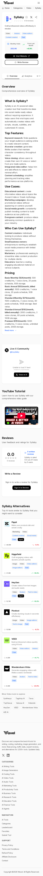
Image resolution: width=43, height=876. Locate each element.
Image (15, 564)
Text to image (17, 624)
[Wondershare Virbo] (7, 668)
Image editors (17, 568)
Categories (18, 8)
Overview (13, 76)
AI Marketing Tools (9, 786)
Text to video (32, 592)
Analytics (28, 76)
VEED (14, 639)
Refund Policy (7, 853)
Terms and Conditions (10, 849)
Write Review (22, 62)
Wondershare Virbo (21, 667)
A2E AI (5, 712)
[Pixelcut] (7, 612)
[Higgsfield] (7, 556)
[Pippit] (7, 524)
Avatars (17, 33)
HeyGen (15, 582)
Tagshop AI (20, 698)
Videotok (31, 703)
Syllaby (38, 8)
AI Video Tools (7, 778)
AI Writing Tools (8, 766)
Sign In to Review (21, 488)
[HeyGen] (7, 584)
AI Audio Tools (7, 782)
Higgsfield (16, 554)
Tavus (31, 698)
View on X (23, 375)
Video (28, 8)
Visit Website (21, 56)
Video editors (27, 33)
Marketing (16, 532)
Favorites (5, 831)
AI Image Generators (10, 770)
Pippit (14, 522)
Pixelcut (15, 611)
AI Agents (5, 809)
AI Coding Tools (8, 774)
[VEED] (7, 640)
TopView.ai (7, 703)
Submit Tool (6, 835)
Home (7, 8)
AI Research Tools (9, 797)
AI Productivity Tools (10, 789)
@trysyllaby (14, 352)
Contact (5, 861)
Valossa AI (20, 703)
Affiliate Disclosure (9, 857)
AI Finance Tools (8, 805)
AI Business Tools (9, 793)
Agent (21, 539)
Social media (31, 535)
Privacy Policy (7, 845)
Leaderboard (7, 827)
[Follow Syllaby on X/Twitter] (31, 17)
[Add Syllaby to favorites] (27, 17)
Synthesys (7, 698)
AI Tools (5, 820)
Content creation (12, 37)
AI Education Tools (9, 801)
